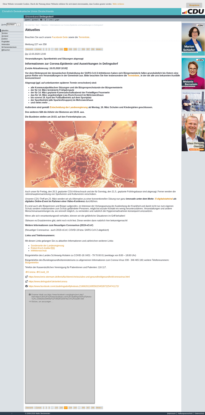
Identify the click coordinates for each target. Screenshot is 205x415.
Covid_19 (44, 272)
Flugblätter (6, 42)
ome (27, 20)
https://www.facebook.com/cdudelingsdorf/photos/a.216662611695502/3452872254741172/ (74, 286)
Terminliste (84, 37)
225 (56, 49)
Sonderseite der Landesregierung (47, 245)
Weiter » (99, 49)
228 (70, 49)
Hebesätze (6, 44)
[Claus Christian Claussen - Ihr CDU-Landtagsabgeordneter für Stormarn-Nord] (193, 151)
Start (37, 25)
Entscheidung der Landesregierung (69, 107)
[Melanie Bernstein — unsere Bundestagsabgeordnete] (193, 89)
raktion (5, 39)
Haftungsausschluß (185, 413)
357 (88, 49)
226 (61, 49)
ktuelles (4, 30)
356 (83, 49)
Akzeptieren (194, 5)
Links (51, 20)
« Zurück (38, 49)
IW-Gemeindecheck (9, 47)
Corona (31, 272)
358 (92, 49)
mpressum (171, 413)
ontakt (35, 20)
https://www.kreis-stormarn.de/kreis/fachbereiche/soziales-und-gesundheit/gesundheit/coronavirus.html (79, 277)
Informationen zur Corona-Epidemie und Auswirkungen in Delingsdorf (76, 25)
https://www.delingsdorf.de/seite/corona (48, 281)
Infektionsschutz (39, 250)
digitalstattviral (165, 199)
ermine (5, 33)
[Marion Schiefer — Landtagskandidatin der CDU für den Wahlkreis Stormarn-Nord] (193, 55)
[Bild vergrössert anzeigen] (81, 154)
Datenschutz (199, 413)
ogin (57, 20)
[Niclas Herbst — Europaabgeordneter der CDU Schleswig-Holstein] (193, 111)
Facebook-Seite (60, 37)
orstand (5, 36)
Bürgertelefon (32, 262)
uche (3, 25)
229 (75, 49)
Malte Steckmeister (43, 413)
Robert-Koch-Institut (43, 248)
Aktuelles (44, 25)
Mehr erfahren (118, 4)
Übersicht (29, 49)
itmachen (6, 50)
